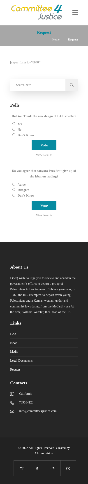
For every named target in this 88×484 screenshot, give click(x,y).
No (19, 129)
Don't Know (26, 135)
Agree (21, 184)
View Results (44, 155)
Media (14, 351)
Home (56, 39)
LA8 (13, 334)
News (13, 343)
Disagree (23, 190)
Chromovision (44, 453)
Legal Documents (21, 360)
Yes (20, 124)
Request (15, 369)
